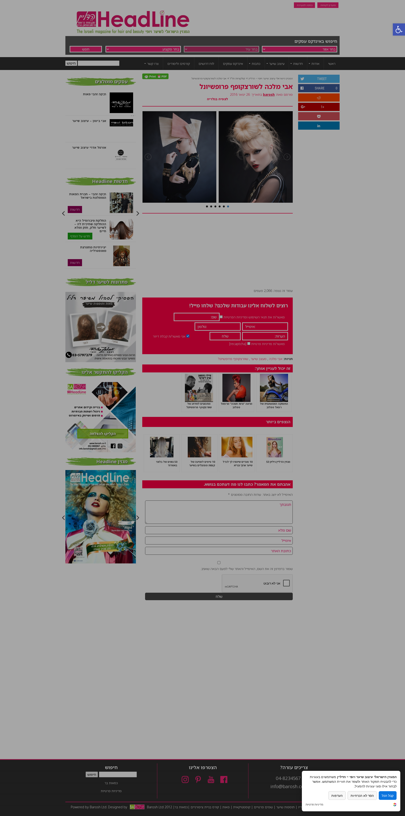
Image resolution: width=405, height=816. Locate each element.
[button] (399, 29)
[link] (395, 805)
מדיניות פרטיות (314, 804)
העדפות (337, 795)
